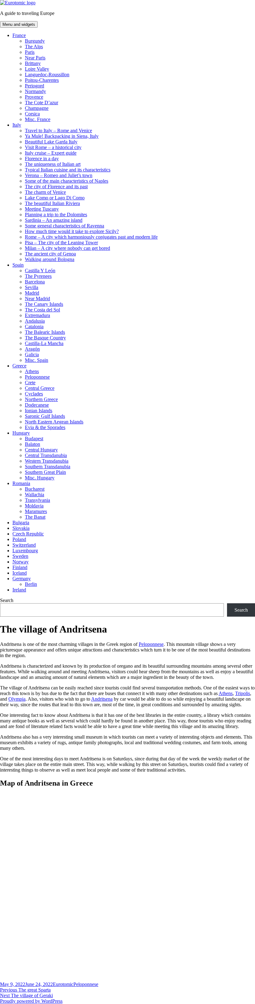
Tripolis (242, 693)
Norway (20, 561)
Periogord (34, 85)
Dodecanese (37, 405)
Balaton (32, 444)
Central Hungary (41, 449)
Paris (30, 52)
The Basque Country (45, 337)
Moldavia (34, 505)
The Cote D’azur (41, 102)
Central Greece (39, 388)
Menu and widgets (18, 24)
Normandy (35, 91)
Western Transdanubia (46, 461)
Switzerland (24, 545)
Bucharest (34, 489)
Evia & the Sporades (45, 427)
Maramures (36, 511)
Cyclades (34, 393)
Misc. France (37, 119)
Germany (21, 578)
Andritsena (102, 699)
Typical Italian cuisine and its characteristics (67, 169)
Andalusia (35, 321)
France (19, 35)
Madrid (32, 293)
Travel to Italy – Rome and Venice (58, 130)
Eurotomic (63, 984)
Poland (19, 539)
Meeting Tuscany (42, 209)
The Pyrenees (38, 276)
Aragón (32, 349)
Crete (30, 382)
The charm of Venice (45, 192)
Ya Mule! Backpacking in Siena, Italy (62, 136)
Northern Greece (41, 399)
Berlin (31, 584)
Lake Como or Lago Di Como (55, 197)
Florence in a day (42, 158)
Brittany (33, 63)
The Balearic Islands (45, 332)
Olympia (17, 699)
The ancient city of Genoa (50, 253)
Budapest (34, 438)
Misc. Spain (36, 360)
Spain (18, 265)
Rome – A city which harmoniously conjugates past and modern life (91, 237)
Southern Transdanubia (47, 466)
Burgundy (35, 41)
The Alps (34, 46)
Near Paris (35, 57)
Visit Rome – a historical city (53, 147)
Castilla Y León (40, 270)
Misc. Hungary (39, 477)
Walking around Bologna (49, 259)
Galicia (32, 354)
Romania (21, 483)
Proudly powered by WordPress (31, 1001)
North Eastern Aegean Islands (54, 421)
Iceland (19, 573)
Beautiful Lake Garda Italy (51, 141)
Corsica (32, 113)
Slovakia (21, 528)
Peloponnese (37, 377)
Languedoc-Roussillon (47, 74)
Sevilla (31, 287)
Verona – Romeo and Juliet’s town (58, 175)
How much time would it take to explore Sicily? (72, 231)
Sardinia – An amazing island (53, 220)
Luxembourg (25, 550)
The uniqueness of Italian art (53, 164)
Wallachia (34, 494)
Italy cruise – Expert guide (50, 153)
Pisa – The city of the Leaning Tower (61, 242)
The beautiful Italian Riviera (52, 203)
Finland (19, 567)
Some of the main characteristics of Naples (66, 181)
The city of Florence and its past (56, 186)
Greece (19, 365)
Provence (34, 97)
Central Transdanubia (46, 455)
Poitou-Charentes (42, 80)
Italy (16, 125)
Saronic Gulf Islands (45, 416)
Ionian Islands (38, 410)
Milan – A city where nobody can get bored (67, 248)
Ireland (19, 589)
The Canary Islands (44, 304)
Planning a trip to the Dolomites (56, 214)
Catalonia (34, 326)
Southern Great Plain (45, 472)
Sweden (20, 556)
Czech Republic (28, 533)
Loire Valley (37, 69)
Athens (32, 371)
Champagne (37, 108)
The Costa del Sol (42, 309)
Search (6, 600)
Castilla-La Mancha (44, 343)
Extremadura (37, 315)
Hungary (21, 433)
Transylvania (37, 500)
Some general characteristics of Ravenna (64, 225)
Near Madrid (37, 298)
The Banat (35, 517)
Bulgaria (20, 522)
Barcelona (35, 281)
